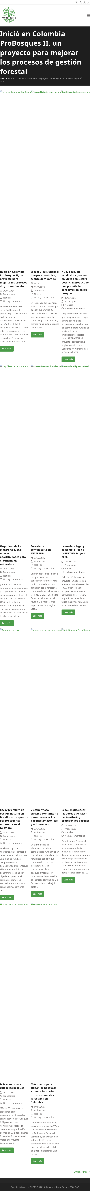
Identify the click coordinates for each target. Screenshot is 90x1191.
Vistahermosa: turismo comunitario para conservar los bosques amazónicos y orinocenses (44, 817)
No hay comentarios (13, 301)
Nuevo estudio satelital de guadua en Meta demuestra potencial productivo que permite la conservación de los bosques (75, 282)
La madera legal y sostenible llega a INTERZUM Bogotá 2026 (73, 551)
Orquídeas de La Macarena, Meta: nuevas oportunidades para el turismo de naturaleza (13, 555)
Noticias (7, 297)
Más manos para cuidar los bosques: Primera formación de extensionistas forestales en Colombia (43, 1093)
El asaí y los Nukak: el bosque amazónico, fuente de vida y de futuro (45, 277)
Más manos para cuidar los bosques (12, 1085)
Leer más (6, 348)
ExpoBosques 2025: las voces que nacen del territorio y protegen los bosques (76, 815)
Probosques (9, 294)
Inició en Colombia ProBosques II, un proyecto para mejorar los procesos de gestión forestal (13, 279)
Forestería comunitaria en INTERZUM (41, 549)
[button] (88, 16)
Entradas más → (82, 1171)
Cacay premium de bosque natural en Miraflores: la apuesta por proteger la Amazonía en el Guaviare (14, 819)
